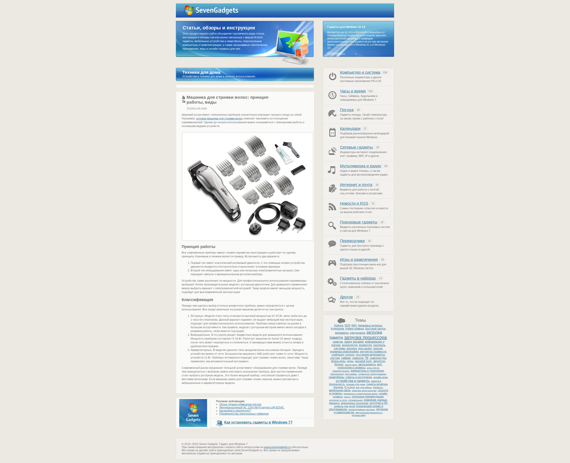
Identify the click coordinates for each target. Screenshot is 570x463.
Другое (346, 297)
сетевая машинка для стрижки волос (219, 118)
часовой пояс (363, 361)
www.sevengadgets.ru (277, 447)
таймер (346, 358)
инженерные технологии (354, 403)
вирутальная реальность (369, 412)
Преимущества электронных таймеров (244, 413)
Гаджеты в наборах (358, 278)
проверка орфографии (344, 351)
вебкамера (342, 332)
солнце (349, 354)
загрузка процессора (365, 337)
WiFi (354, 325)
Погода (347, 110)
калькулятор (350, 345)
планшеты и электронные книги (361, 393)
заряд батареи (354, 341)
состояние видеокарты (370, 354)
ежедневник (357, 332)
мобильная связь (340, 390)
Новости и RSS (354, 203)
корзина (352, 348)
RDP (347, 325)
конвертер (365, 345)
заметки (338, 341)
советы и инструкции (359, 377)
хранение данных (375, 400)
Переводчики (352, 241)
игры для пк (373, 368)
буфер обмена (354, 328)
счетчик (335, 358)
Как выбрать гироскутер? (235, 410)
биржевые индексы (370, 325)
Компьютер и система (360, 72)
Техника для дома (197, 108)
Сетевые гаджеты (356, 147)
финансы (334, 403)
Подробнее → (336, 53)
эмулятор (379, 361)
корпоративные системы (361, 409)
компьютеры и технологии (367, 370)
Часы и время (353, 91)
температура (378, 358)
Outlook (338, 325)
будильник (337, 328)
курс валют (365, 348)
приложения (337, 374)
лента (347, 396)
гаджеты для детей (344, 406)
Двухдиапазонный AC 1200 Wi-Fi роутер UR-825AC (251, 407)
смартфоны (336, 377)
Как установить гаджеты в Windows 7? (258, 422)
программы (351, 374)
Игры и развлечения (359, 259)
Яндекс (339, 364)
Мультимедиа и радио (360, 166)
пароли (378, 348)
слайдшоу (338, 354)
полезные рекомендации (368, 396)
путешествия (358, 415)
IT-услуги (349, 387)
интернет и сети (338, 400)
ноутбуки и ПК (378, 403)
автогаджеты (367, 364)
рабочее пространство (364, 390)
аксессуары (351, 364)
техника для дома (355, 384)
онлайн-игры (380, 377)
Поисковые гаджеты (358, 222)
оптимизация (355, 400)
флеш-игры (338, 361)
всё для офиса (364, 387)
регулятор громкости (373, 351)
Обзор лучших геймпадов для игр (240, 404)
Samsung (378, 387)
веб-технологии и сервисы (360, 366)
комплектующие (340, 371)
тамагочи (358, 358)
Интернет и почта (356, 184)
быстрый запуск (375, 328)
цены (350, 361)
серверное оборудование (372, 374)
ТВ (366, 358)
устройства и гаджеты (353, 381)
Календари (350, 128)
